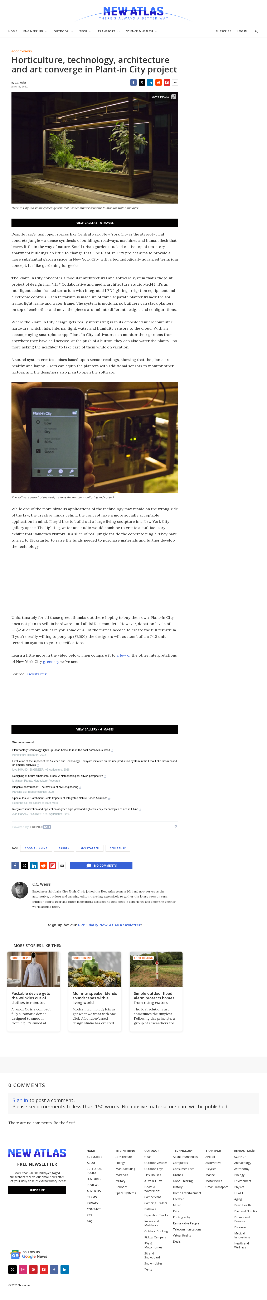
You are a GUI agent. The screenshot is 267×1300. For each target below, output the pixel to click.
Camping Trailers (155, 1203)
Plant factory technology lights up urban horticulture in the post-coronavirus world (61, 750)
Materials (122, 1175)
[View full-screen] (173, 96)
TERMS (92, 1197)
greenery (51, 661)
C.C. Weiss (41, 884)
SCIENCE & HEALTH (139, 31)
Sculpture (118, 848)
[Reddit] (158, 82)
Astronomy (241, 1169)
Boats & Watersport (152, 1189)
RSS (89, 1215)
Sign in (20, 1100)
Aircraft (210, 1157)
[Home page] (133, 12)
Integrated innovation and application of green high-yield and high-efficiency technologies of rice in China (75, 809)
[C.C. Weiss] (19, 890)
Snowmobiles (153, 1263)
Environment (242, 1181)
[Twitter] (142, 82)
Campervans (152, 1197)
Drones (178, 1175)
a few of (124, 655)
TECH (83, 31)
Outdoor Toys (153, 1169)
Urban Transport (216, 1187)
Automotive (213, 1163)
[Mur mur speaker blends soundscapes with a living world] (94, 969)
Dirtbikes (150, 1209)
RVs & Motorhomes (153, 1245)
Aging (238, 1199)
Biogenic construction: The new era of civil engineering (45, 787)
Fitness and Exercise (242, 1219)
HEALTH (240, 1193)
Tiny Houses (152, 1175)
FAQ (89, 1221)
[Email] (175, 82)
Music (177, 1205)
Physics (239, 1187)
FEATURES (94, 1179)
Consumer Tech (183, 1169)
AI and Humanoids (185, 1157)
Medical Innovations (242, 1235)
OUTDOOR (61, 31)
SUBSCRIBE (223, 31)
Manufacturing (125, 1169)
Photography (181, 1217)
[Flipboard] (167, 82)
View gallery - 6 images (95, 223)
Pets (176, 1211)
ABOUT (92, 1163)
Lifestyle (178, 1199)
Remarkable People (186, 1223)
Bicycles (210, 1169)
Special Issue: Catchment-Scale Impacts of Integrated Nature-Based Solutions (59, 798)
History (178, 1187)
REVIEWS (93, 1185)
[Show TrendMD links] (176, 826)
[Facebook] (133, 82)
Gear (147, 1157)
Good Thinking (21, 51)
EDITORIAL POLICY (94, 1171)
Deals (177, 1241)
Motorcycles (213, 1181)
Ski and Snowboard (152, 1255)
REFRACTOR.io (244, 1151)
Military (120, 1181)
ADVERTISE (94, 1191)
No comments (105, 865)
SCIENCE (240, 1157)
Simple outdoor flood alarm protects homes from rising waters (154, 998)
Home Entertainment (187, 1193)
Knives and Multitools (151, 1223)
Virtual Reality (182, 1235)
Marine (210, 1175)
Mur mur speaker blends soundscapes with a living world (95, 998)
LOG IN (242, 31)
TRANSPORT (106, 31)
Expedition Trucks (156, 1215)
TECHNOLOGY (183, 1151)
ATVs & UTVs (153, 1181)
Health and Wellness (241, 1245)
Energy (120, 1163)
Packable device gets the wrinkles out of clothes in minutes (30, 998)
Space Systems (126, 1193)
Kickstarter (36, 674)
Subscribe (37, 1190)
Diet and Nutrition (246, 1211)
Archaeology (242, 1163)
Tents (148, 1269)
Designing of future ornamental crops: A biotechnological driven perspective (57, 775)
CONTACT (94, 1209)
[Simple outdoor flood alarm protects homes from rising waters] (156, 969)
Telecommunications (187, 1229)
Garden (64, 848)
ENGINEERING (33, 31)
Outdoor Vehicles (156, 1163)
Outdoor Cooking (156, 1231)
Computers (180, 1163)
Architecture (124, 1157)
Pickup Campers (155, 1237)
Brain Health (242, 1205)
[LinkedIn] (150, 82)
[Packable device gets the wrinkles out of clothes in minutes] (33, 969)
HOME (12, 31)
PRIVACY (92, 1203)
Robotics (121, 1187)
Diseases (240, 1227)
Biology (239, 1175)
